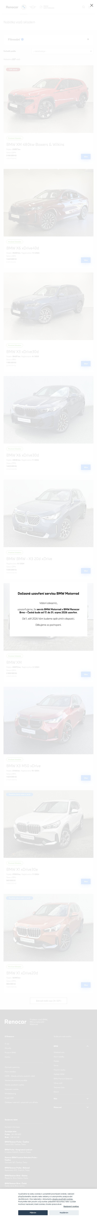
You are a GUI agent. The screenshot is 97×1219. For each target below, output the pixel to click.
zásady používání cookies (62, 1199)
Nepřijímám (64, 1213)
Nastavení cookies (71, 1206)
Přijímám (33, 1213)
